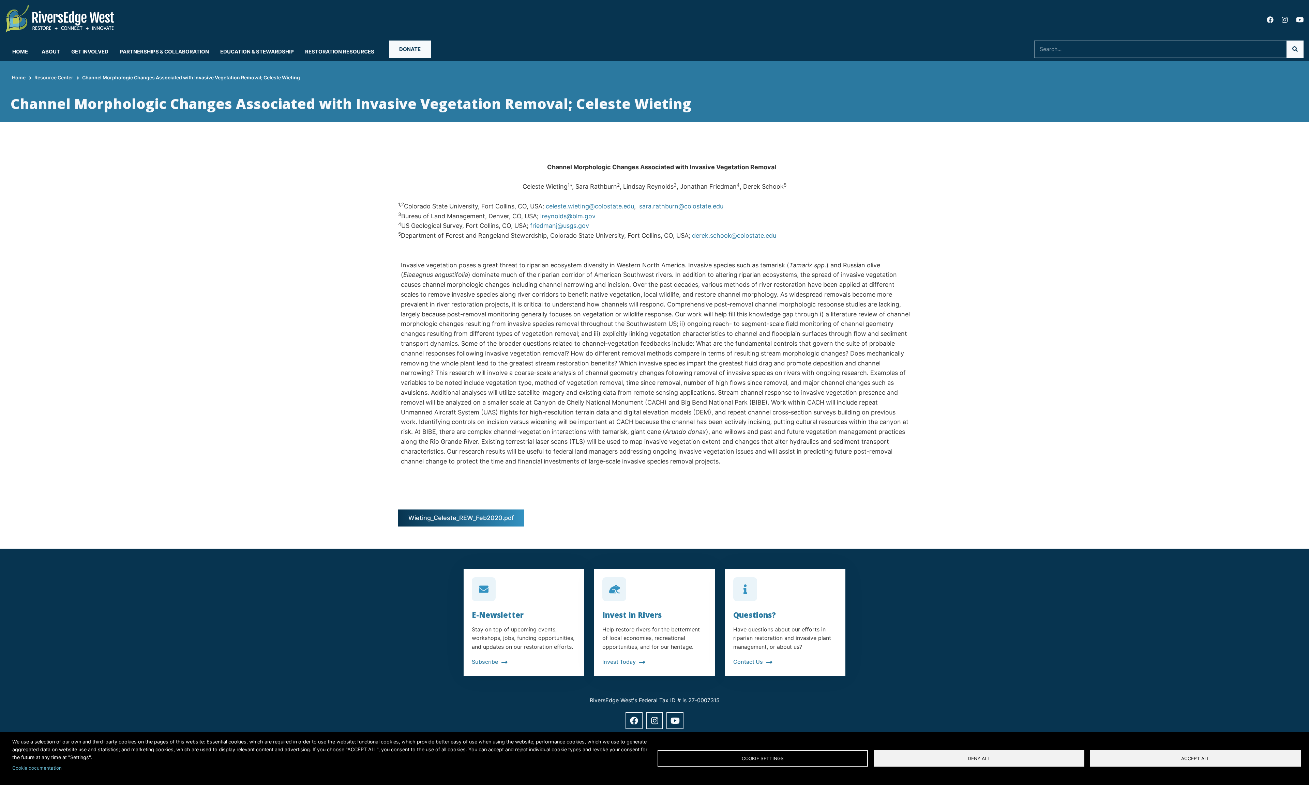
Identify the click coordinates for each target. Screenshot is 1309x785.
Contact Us (748, 661)
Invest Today (619, 661)
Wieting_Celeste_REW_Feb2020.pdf (461, 517)
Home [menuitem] (20, 51)
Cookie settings (763, 758)
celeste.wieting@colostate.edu (590, 206)
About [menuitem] (51, 51)
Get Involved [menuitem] (89, 51)
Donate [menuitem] (410, 49)
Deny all (979, 758)
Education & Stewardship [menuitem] (257, 51)
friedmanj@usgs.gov (559, 225)
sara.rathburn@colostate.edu (680, 206)
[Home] (60, 18)
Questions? (754, 615)
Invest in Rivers (632, 615)
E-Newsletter (498, 615)
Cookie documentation (37, 768)
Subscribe (485, 661)
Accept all (1195, 758)
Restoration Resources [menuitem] (339, 51)
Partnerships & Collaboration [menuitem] (164, 51)
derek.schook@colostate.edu (734, 235)
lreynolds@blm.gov (568, 216)
